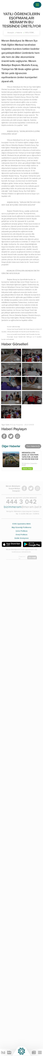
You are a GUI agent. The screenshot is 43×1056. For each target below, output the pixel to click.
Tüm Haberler (32, 446)
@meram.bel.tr (21, 507)
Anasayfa (10, 33)
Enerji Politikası (21, 535)
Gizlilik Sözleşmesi (21, 538)
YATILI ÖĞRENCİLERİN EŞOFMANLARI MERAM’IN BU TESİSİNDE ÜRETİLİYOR (31, 33)
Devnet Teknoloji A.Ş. (11, 557)
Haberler (19, 33)
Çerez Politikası (21, 531)
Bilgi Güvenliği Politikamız (21, 527)
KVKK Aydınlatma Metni (21, 524)
